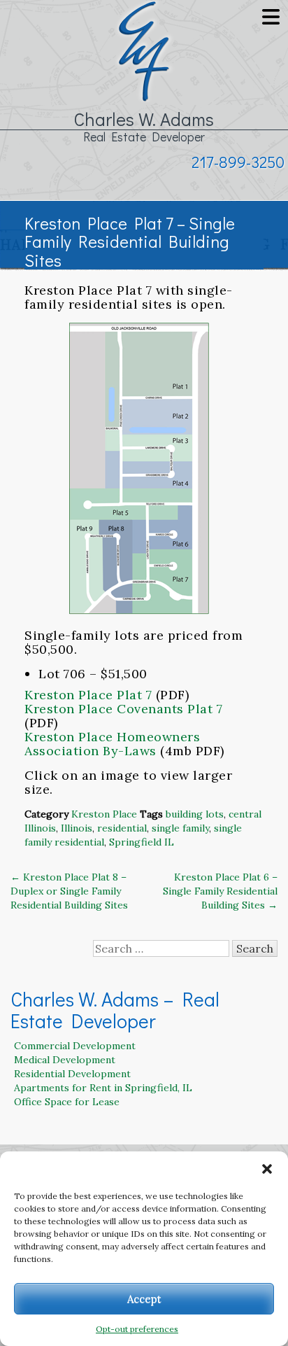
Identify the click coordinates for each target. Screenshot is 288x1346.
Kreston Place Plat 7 (88, 695)
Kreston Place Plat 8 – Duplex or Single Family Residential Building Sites (69, 891)
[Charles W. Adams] (144, 49)
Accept (144, 1298)
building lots (195, 814)
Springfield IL (141, 842)
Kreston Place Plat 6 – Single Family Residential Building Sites (220, 891)
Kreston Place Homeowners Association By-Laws (112, 744)
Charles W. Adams (144, 119)
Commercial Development (75, 1045)
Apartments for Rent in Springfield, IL (103, 1087)
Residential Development (72, 1073)
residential (122, 828)
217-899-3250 (238, 161)
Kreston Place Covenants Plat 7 (123, 709)
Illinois (76, 828)
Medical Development (64, 1059)
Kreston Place (104, 814)
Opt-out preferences (137, 1329)
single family (180, 828)
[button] (267, 1169)
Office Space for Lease (67, 1101)
